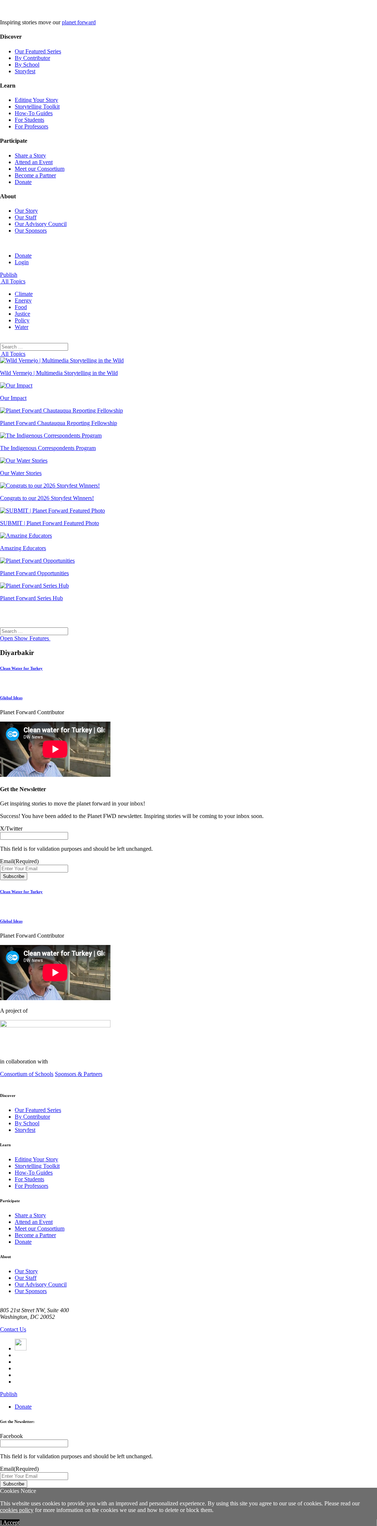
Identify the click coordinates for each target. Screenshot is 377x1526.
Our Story (26, 211)
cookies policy (17, 1510)
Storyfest (25, 71)
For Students (29, 120)
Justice (22, 314)
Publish (8, 275)
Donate (23, 182)
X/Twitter (11, 828)
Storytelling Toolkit (37, 106)
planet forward (79, 22)
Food (21, 307)
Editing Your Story (36, 100)
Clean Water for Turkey (21, 668)
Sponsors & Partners (78, 1074)
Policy (22, 320)
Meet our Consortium (39, 169)
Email (19, 861)
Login (22, 262)
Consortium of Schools (26, 1074)
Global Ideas (11, 697)
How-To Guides (34, 113)
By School (27, 64)
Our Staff (25, 217)
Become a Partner (35, 175)
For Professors (31, 126)
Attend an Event (34, 162)
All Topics (12, 281)
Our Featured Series (38, 51)
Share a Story (30, 155)
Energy (23, 300)
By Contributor (32, 58)
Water (21, 327)
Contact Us (13, 1329)
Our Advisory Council (41, 224)
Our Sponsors (31, 230)
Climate (24, 294)
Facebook (11, 1436)
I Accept (10, 1522)
